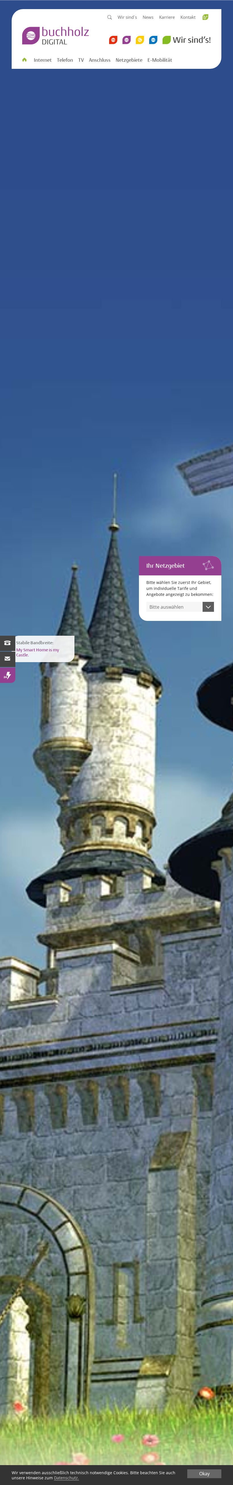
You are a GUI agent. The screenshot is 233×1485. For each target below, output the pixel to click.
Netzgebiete (129, 60)
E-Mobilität (159, 60)
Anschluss (100, 60)
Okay (204, 1473)
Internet (43, 60)
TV (81, 60)
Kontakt (187, 17)
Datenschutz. (66, 1477)
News (148, 17)
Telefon (65, 60)
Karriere (167, 17)
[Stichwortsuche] (109, 17)
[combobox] (180, 607)
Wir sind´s (127, 17)
